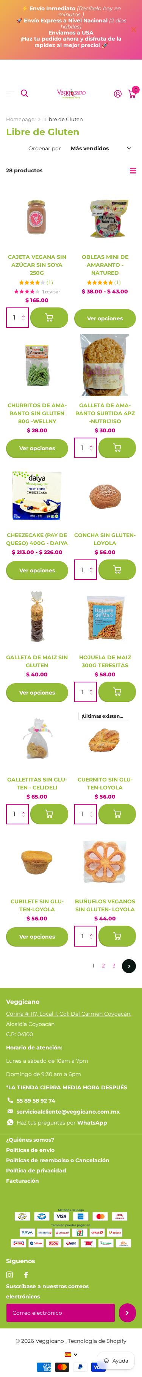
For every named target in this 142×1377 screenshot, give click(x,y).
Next (129, 966)
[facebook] (26, 1275)
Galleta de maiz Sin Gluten (37, 661)
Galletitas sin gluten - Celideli (37, 783)
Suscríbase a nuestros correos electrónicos (47, 1291)
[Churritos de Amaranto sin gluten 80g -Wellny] (37, 365)
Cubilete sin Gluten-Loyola (37, 905)
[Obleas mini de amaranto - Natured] (105, 217)
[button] (25, 311)
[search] (24, 93)
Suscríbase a (127, 1312)
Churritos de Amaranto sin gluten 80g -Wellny (37, 413)
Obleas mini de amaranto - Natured (105, 265)
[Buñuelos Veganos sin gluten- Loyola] (105, 861)
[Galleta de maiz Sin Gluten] (37, 617)
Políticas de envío (30, 1150)
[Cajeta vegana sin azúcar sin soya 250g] (37, 217)
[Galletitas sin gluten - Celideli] (37, 739)
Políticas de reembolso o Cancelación (57, 1160)
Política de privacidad (36, 1170)
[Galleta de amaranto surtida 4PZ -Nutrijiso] (105, 365)
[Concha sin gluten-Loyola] (105, 495)
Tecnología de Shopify (97, 1341)
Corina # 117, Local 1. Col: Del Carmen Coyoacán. (68, 1013)
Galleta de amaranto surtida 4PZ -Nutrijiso (105, 413)
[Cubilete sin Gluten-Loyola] (37, 861)
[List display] (133, 171)
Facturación (22, 1180)
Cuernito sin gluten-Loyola (105, 783)
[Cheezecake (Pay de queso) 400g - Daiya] (37, 495)
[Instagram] (9, 1274)
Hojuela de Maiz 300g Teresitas (105, 661)
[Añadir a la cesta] (49, 317)
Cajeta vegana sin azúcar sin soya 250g (37, 265)
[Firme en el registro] (118, 94)
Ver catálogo (10, 93)
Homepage (20, 119)
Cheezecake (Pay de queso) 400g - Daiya (37, 539)
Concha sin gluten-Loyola (105, 539)
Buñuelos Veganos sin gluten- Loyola (105, 905)
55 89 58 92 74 (36, 1100)
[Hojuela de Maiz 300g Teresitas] (105, 617)
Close (133, 30)
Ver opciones (105, 318)
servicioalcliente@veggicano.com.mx (68, 1111)
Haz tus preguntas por (62, 1122)
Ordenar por (44, 148)
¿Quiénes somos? (30, 1139)
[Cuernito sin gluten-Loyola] (105, 739)
